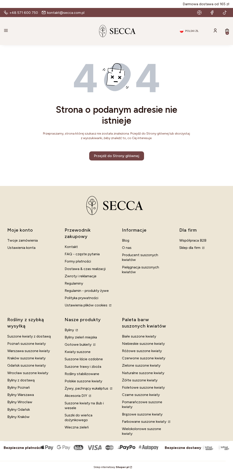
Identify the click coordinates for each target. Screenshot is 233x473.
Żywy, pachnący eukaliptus (87, 388)
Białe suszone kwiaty (139, 336)
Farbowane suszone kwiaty (144, 421)
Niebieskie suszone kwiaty (143, 343)
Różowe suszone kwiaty (142, 351)
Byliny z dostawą (21, 380)
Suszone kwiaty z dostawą (29, 336)
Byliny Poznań (18, 387)
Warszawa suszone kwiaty (28, 351)
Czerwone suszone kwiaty (143, 358)
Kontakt (71, 247)
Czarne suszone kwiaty (141, 395)
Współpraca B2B (192, 240)
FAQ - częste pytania (82, 254)
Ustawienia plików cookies (86, 305)
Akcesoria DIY (76, 395)
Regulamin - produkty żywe (87, 290)
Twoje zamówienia (22, 240)
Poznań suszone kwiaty (26, 343)
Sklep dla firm (190, 247)
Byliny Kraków (18, 417)
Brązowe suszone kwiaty (142, 414)
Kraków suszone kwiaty (26, 358)
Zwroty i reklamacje (80, 276)
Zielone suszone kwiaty (141, 365)
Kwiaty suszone (78, 352)
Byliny (70, 330)
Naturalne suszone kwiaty (143, 373)
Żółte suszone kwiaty (139, 380)
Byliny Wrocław (19, 402)
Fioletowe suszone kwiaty (143, 387)
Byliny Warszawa (20, 395)
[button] (39, 31)
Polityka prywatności (81, 298)
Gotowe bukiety (78, 344)
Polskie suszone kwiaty (83, 381)
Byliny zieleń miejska (81, 337)
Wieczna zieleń (77, 427)
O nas (127, 247)
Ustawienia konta (21, 247)
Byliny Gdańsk (18, 409)
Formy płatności (78, 261)
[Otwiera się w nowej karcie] (199, 12)
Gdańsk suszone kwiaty (26, 365)
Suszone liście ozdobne (84, 359)
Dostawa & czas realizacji (85, 269)
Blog (125, 240)
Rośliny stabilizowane (82, 374)
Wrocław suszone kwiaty (27, 373)
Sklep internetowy (111, 467)
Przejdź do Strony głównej (116, 156)
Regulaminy (74, 283)
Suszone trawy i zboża (83, 366)
